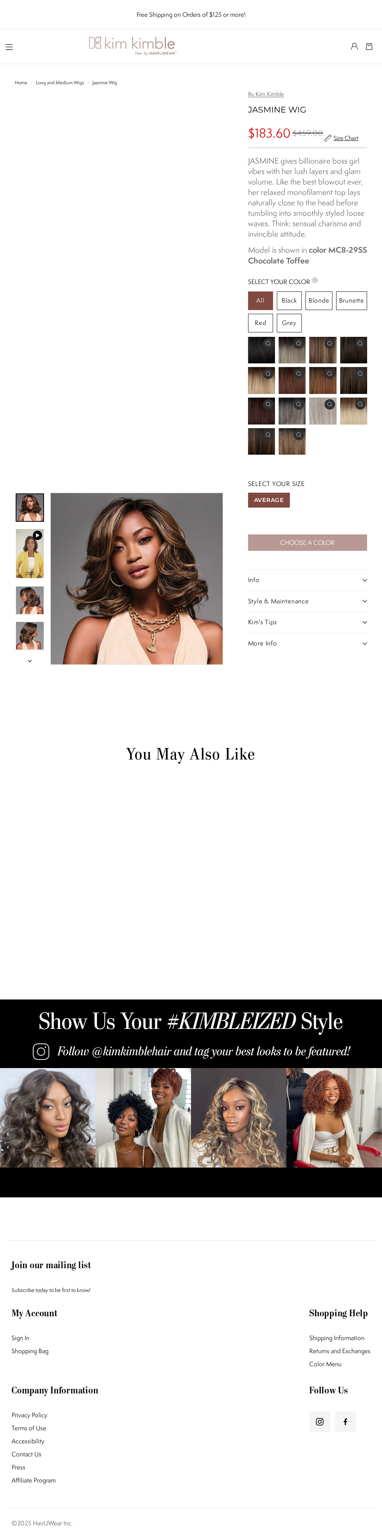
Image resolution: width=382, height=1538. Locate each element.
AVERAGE (269, 499)
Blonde (319, 300)
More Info (262, 643)
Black (289, 300)
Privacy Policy (29, 1415)
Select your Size (276, 484)
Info (254, 580)
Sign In (20, 1338)
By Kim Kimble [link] (266, 94)
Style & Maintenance (278, 601)
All (260, 300)
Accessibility (28, 1441)
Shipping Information (336, 1338)
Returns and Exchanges (339, 1351)
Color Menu (325, 1364)
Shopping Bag (30, 1351)
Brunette (351, 300)
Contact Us (26, 1454)
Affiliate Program (34, 1480)
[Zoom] (137, 579)
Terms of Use (29, 1428)
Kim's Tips (262, 622)
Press (18, 1467)
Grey (289, 323)
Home (21, 82)
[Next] (30, 658)
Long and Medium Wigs (60, 82)
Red (260, 323)
